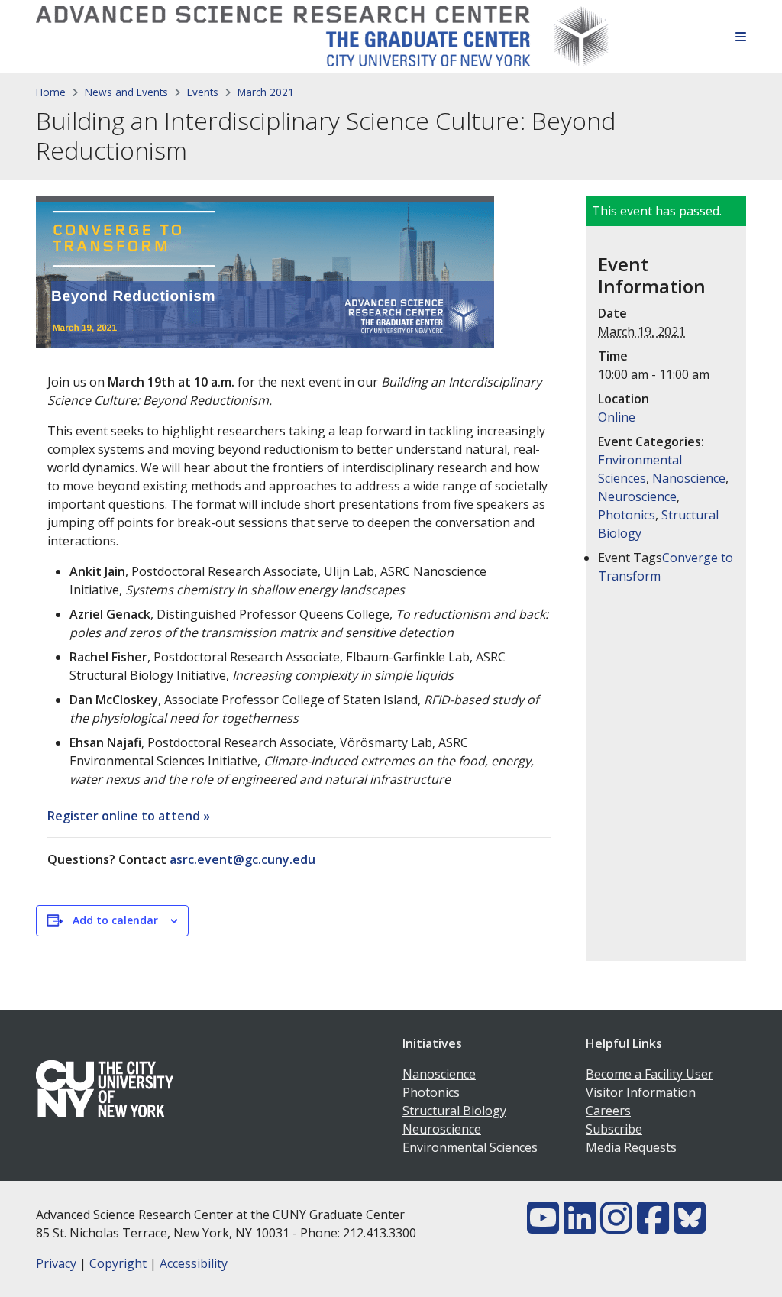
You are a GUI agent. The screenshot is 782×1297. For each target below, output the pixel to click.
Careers (608, 1110)
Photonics (626, 514)
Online (616, 417)
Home (51, 92)
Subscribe (614, 1129)
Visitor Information (641, 1092)
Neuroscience (637, 496)
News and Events (126, 92)
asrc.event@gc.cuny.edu (242, 859)
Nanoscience (688, 478)
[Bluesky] (689, 1226)
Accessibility (194, 1263)
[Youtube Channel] (543, 1226)
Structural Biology (454, 1110)
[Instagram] (616, 1226)
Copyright (118, 1263)
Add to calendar (115, 920)
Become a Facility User (649, 1074)
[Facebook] (653, 1226)
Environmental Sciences (470, 1147)
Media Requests (631, 1147)
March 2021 (266, 92)
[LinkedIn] (579, 1226)
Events (202, 92)
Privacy (56, 1263)
